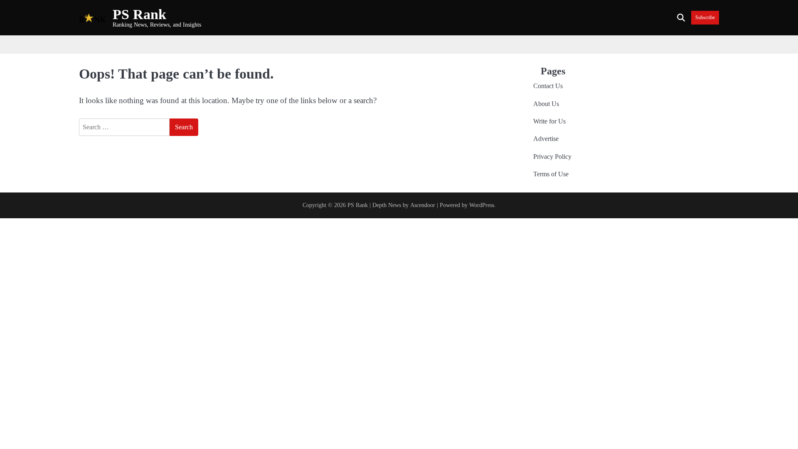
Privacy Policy (552, 156)
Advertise (546, 139)
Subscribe (705, 17)
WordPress (481, 205)
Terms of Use (551, 174)
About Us (546, 104)
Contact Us (548, 86)
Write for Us (549, 121)
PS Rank (139, 14)
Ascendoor (422, 205)
